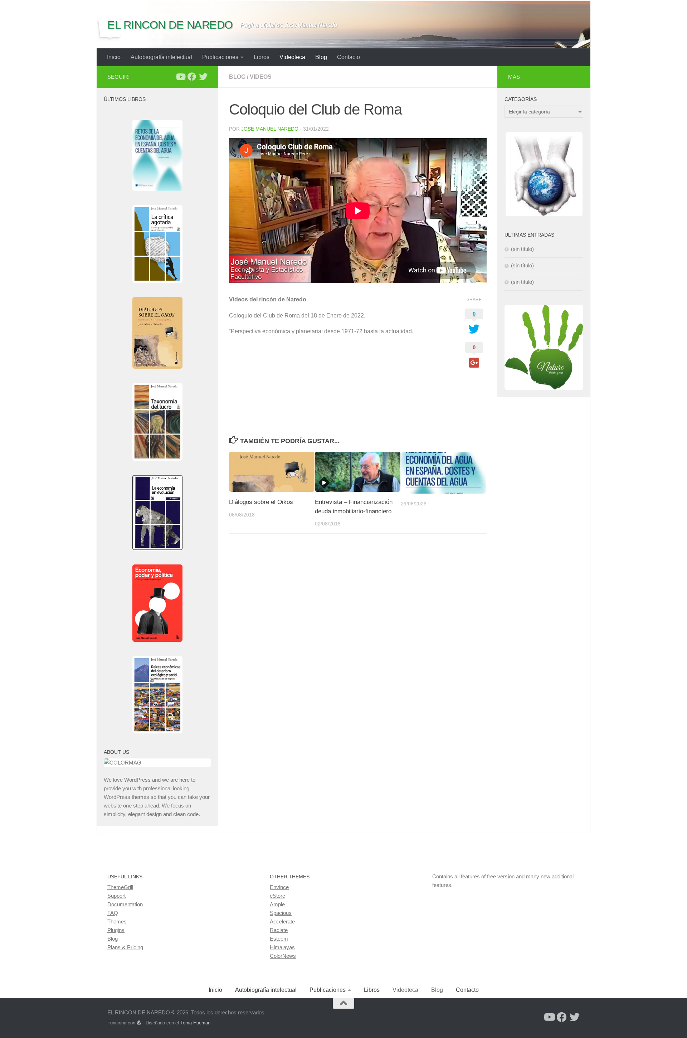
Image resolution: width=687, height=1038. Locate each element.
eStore (277, 896)
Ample (277, 904)
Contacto (348, 57)
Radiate (279, 930)
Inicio (114, 57)
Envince (279, 887)
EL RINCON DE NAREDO (170, 25)
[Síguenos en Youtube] (180, 76)
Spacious (281, 913)
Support (116, 896)
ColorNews (283, 956)
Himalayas (282, 947)
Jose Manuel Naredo (269, 129)
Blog (321, 57)
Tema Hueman (195, 1022)
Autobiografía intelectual (161, 57)
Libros (261, 57)
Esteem (279, 939)
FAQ (112, 913)
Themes (117, 921)
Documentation (125, 904)
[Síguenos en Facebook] (191, 76)
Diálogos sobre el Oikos (261, 502)
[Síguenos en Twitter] (203, 76)
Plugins (116, 930)
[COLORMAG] (157, 762)
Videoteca (292, 57)
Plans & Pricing (125, 947)
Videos (261, 77)
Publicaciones (220, 57)
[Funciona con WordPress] (139, 1022)
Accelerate (282, 921)
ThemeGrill (120, 887)
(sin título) (522, 249)
